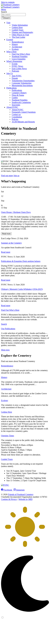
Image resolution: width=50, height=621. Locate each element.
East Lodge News (19, 68)
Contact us (16, 114)
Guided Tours (17, 30)
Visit (8, 22)
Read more (6, 234)
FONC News (17, 66)
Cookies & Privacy (9, 499)
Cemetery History (19, 93)
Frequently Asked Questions (24, 112)
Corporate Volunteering (21, 83)
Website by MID (26, 499)
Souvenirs (16, 105)
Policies (15, 119)
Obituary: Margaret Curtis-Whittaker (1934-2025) (22, 289)
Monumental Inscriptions (22, 85)
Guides (15, 97)
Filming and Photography (22, 32)
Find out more (7, 175)
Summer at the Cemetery (11, 243)
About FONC (12, 107)
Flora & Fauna (18, 95)
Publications (11, 88)
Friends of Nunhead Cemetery (20, 494)
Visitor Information (20, 25)
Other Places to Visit (20, 35)
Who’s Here (11, 51)
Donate (15, 78)
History (15, 44)
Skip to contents (8, 2)
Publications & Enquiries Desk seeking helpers (20, 261)
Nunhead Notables (19, 56)
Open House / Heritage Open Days (16, 212)
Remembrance (18, 42)
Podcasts (15, 71)
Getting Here (17, 27)
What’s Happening (14, 61)
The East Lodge (18, 37)
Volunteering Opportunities (23, 80)
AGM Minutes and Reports (23, 122)
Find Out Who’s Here (21, 54)
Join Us (9, 73)
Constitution (17, 117)
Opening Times (7, 435)
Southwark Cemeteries (21, 102)
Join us (16, 175)
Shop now (5, 350)
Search (4, 12)
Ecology (15, 49)
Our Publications (8, 328)
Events (14, 64)
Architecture (17, 47)
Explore (9, 39)
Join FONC (17, 76)
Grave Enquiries (18, 59)
